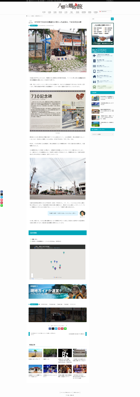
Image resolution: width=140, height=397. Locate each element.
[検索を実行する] (112, 18)
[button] (50, 329)
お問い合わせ (76, 392)
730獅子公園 (59, 304)
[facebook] (107, 1)
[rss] (111, 1)
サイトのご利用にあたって (66, 392)
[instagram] (109, 1)
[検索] (113, 1)
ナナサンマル (72, 304)
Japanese (103, 11)
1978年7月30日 (44, 304)
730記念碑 (66, 304)
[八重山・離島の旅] (70, 6)
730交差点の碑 (52, 304)
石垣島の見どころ (34, 25)
